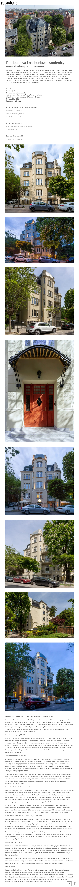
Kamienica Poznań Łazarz (14, 110)
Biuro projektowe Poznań (14, 139)
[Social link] (74, 883)
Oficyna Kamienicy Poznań (15, 114)
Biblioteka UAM (11, 129)
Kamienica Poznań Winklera (15, 117)
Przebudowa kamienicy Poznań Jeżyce (19, 126)
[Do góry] (69, 883)
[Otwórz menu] (75, 3)
